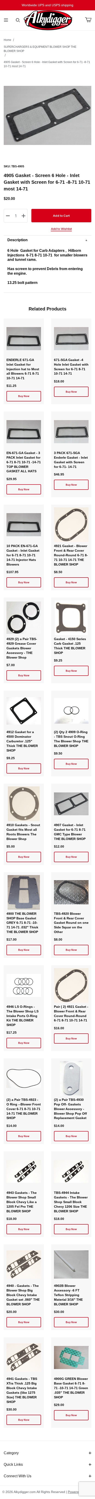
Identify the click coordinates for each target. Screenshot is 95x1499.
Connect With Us (17, 1476)
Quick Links (13, 1464)
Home (7, 40)
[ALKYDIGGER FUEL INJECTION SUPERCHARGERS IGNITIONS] (48, 20)
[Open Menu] (6, 20)
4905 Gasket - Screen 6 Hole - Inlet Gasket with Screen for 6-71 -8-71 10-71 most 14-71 (47, 64)
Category (11, 1453)
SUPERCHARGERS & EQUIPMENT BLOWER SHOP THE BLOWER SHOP (40, 49)
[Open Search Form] (18, 20)
